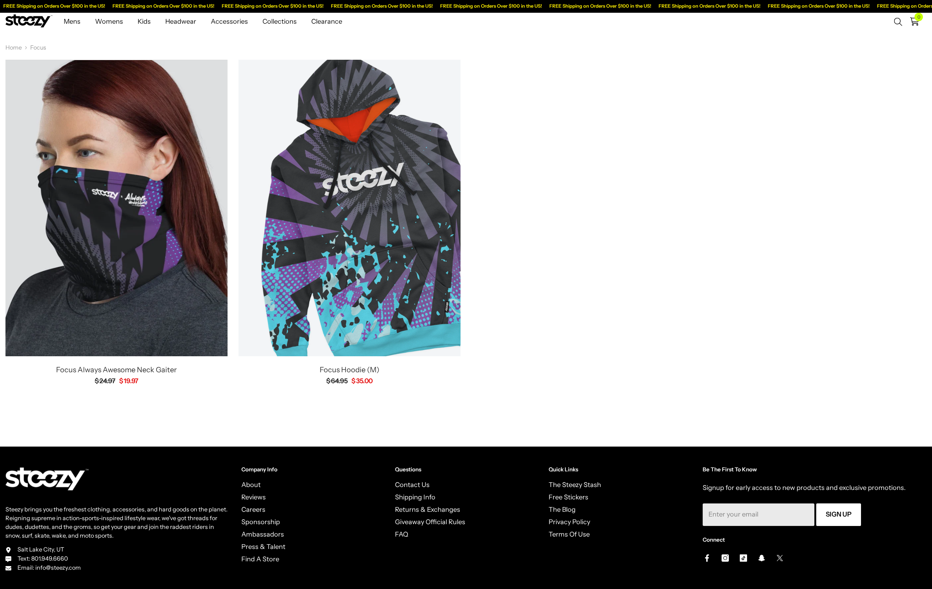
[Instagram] (725, 558)
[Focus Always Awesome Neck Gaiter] (116, 208)
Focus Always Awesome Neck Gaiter (116, 369)
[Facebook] (707, 558)
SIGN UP (839, 514)
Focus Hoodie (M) (349, 369)
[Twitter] (780, 558)
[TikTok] (743, 558)
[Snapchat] (762, 558)
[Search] (898, 21)
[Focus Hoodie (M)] (349, 208)
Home (13, 47)
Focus (38, 47)
